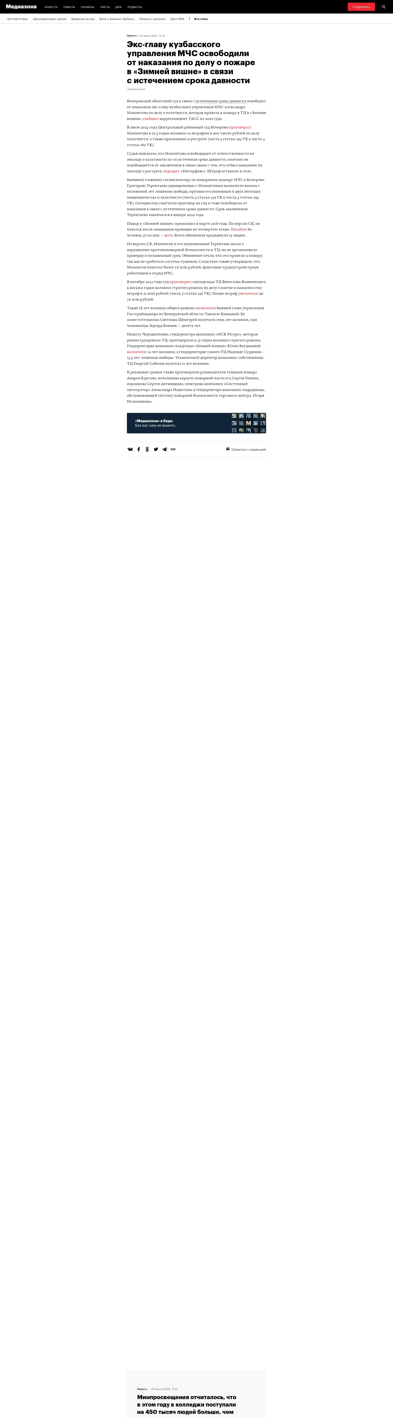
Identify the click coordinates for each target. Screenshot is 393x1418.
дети (168, 235)
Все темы (201, 18)
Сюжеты (69, 7)
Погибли (239, 229)
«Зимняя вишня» (136, 88)
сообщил (151, 119)
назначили (206, 308)
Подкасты (135, 7)
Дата (118, 7)
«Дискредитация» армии (49, 18)
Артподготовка (17, 18)
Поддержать (361, 7)
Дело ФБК (177, 18)
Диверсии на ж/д (82, 18)
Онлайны (87, 7)
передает (171, 171)
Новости (51, 7)
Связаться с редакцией (249, 449)
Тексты (105, 7)
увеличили (248, 293)
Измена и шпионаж (152, 18)
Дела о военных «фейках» (116, 18)
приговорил (240, 127)
